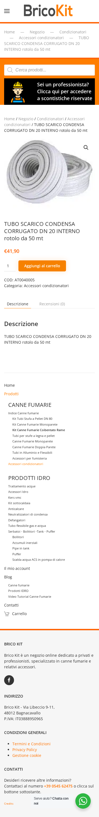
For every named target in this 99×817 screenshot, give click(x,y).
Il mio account (17, 568)
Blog (8, 577)
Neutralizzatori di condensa (28, 514)
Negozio (25, 118)
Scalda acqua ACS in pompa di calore (38, 559)
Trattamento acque (21, 486)
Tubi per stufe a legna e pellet (33, 436)
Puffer (16, 554)
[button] (7, 11)
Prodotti (11, 393)
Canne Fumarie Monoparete (32, 441)
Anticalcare (16, 509)
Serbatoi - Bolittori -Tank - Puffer (31, 531)
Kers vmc (14, 497)
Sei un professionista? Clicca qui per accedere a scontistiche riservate (64, 91)
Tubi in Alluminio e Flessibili (32, 452)
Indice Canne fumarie (23, 413)
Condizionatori (50, 118)
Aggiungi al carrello (42, 265)
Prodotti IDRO (18, 591)
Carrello (19, 613)
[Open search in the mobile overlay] (49, 70)
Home (9, 118)
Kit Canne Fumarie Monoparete (34, 424)
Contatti (11, 605)
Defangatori (16, 520)
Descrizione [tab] (17, 303)
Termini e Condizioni (31, 743)
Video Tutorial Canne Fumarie (29, 596)
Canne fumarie (18, 585)
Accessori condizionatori (46, 285)
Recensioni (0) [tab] (52, 303)
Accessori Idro (18, 492)
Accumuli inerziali (24, 543)
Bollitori (18, 537)
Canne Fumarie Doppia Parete (34, 447)
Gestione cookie (26, 755)
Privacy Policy (24, 749)
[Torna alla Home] (49, 11)
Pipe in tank (20, 548)
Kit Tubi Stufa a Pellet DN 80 (32, 418)
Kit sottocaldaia (19, 503)
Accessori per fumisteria (29, 458)
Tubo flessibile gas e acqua (27, 526)
